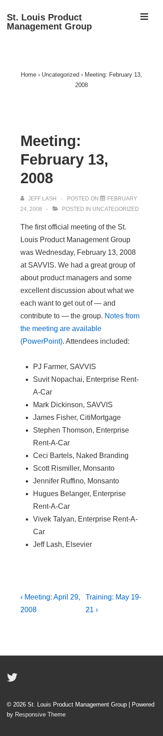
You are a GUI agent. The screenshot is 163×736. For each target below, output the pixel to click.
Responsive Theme (40, 714)
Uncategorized (115, 209)
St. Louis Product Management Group (49, 21)
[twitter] (13, 680)
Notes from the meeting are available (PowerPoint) (79, 328)
